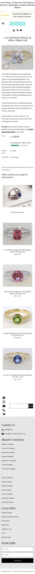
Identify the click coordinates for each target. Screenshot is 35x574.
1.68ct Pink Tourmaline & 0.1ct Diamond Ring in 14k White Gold (17, 293)
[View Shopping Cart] (4, 414)
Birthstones (5, 521)
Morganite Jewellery (8, 452)
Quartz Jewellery (7, 494)
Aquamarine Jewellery (9, 460)
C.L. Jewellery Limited (17, 571)
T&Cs (3, 533)
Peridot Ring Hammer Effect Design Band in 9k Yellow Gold (18, 334)
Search (31, 406)
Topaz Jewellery (7, 482)
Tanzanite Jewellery (8, 448)
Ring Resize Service (17, 212)
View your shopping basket (10, 167)
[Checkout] (21, 30)
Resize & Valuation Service (10, 517)
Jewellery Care (6, 529)
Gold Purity (5, 525)
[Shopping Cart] (17, 30)
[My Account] (14, 30)
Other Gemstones (8, 502)
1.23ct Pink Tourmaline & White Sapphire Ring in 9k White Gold (17, 251)
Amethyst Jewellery (8, 498)
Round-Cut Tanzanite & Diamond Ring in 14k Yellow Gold (17, 376)
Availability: (5, 157)
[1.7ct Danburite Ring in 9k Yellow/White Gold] (17, 69)
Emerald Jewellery (8, 456)
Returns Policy (6, 537)
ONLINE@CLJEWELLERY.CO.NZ (14, 433)
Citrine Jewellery (7, 464)
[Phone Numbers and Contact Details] (4, 410)
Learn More (24, 145)
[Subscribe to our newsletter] (4, 406)
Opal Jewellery (6, 490)
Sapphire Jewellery (8, 444)
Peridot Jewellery (7, 486)
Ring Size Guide (7, 512)
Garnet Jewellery (7, 477)
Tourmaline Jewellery (8, 469)
